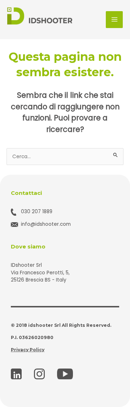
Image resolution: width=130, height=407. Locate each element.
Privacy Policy (27, 349)
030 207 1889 (36, 211)
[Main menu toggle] (114, 19)
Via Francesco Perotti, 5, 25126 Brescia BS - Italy (40, 276)
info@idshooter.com (46, 224)
